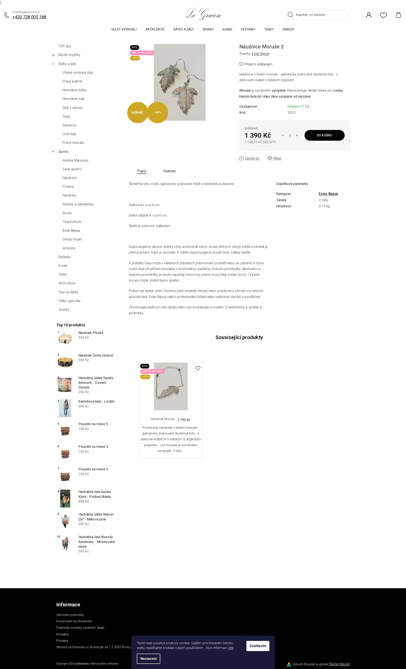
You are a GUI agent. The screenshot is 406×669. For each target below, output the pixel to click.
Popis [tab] (141, 171)
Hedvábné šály (74, 99)
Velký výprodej (69, 301)
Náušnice (70, 178)
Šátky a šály (67, 64)
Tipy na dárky (68, 292)
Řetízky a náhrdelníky (78, 204)
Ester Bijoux (71, 230)
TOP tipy (64, 46)
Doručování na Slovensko (74, 621)
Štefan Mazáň (339, 664)
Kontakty (62, 634)
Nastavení (148, 659)
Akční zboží (66, 283)
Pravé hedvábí (73, 143)
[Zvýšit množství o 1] (297, 135)
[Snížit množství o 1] (283, 135)
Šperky (63, 152)
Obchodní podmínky (70, 615)
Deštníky (64, 257)
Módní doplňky (69, 55)
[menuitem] (124, 29)
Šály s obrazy (73, 108)
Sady (66, 116)
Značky (63, 310)
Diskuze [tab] (169, 171)
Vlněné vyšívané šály (78, 73)
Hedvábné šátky (75, 90)
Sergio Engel (72, 239)
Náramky (69, 195)
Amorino (69, 248)
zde (231, 648)
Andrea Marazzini (75, 160)
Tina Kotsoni (72, 222)
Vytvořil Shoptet (304, 664)
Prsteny (68, 187)
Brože (67, 213)
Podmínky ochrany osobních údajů (80, 628)
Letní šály (70, 134)
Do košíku (324, 135)
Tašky (62, 274)
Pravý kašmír (72, 81)
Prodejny (62, 641)
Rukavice (69, 125)
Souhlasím (258, 646)
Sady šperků (72, 169)
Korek (62, 266)
